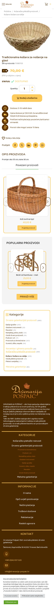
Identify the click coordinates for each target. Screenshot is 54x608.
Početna (7, 11)
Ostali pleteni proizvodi (14, 359)
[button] (47, 201)
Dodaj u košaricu (28, 98)
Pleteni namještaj (12, 361)
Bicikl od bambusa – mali (27, 275)
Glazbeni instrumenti (13, 327)
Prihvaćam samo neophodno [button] (32, 595)
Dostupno (21, 81)
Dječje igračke (11, 325)
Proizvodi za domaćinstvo (15, 341)
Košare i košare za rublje (14, 14)
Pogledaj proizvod (28, 228)
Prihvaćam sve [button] (11, 602)
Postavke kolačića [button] (11, 596)
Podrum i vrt (10, 338)
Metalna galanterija (16, 366)
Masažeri (9, 330)
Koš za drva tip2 (27, 219)
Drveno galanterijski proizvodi (21, 320)
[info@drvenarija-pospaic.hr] (6, 565)
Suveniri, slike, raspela (14, 343)
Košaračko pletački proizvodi (26, 11)
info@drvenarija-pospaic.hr (17, 571)
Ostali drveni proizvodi (14, 335)
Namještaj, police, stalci (14, 333)
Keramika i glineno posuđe (19, 348)
